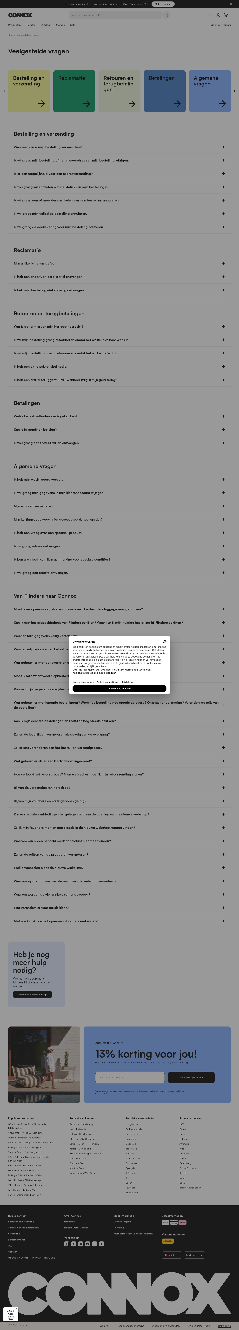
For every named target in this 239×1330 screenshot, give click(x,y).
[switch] (11, 1318)
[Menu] (16, 1309)
